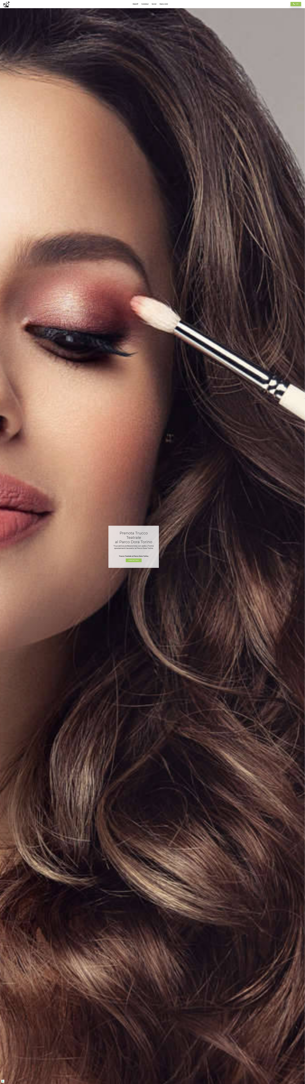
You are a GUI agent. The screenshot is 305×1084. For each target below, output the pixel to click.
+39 (297, 4)
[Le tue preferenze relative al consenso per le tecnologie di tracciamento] (2, 1081)
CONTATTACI (133, 560)
